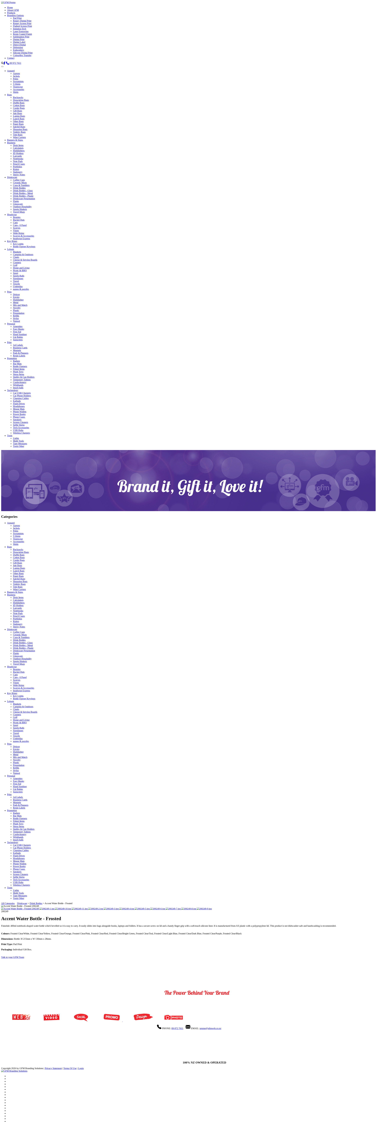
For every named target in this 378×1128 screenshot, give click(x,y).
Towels (16, 284)
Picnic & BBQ (20, 270)
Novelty (17, 308)
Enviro (16, 297)
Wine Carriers (19, 137)
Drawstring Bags (21, 100)
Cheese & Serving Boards (25, 260)
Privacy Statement (53, 1068)
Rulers (16, 169)
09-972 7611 (177, 1028)
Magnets (17, 350)
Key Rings (12, 241)
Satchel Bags (19, 126)
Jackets (16, 76)
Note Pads (18, 161)
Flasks (16, 201)
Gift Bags (17, 110)
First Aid (17, 331)
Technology (12, 390)
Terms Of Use (69, 1068)
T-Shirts (16, 84)
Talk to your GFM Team (12, 957)
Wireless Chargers (21, 433)
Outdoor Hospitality (22, 206)
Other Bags (18, 121)
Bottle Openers (20, 366)
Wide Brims (18, 233)
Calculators (18, 148)
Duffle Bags (18, 102)
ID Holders (18, 153)
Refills (16, 316)
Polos (15, 79)
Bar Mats (17, 363)
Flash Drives (19, 403)
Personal (11, 323)
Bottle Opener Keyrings (24, 246)
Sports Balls (18, 276)
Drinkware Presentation (24, 198)
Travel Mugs (19, 212)
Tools (9, 435)
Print (9, 342)
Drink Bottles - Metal (23, 193)
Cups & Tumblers (21, 185)
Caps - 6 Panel (20, 225)
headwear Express (21, 238)
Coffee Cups (19, 180)
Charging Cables (21, 398)
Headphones (19, 406)
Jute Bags (17, 113)
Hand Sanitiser (20, 334)
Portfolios (17, 166)
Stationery (17, 172)
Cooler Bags (19, 108)
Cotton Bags (19, 105)
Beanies (16, 217)
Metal (15, 302)
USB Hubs (18, 430)
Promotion (12, 358)
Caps (15, 222)
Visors (16, 230)
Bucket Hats (19, 220)
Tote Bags (17, 134)
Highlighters (19, 150)
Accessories (18, 89)
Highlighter (18, 300)
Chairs (16, 257)
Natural (16, 321)
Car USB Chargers (22, 393)
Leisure (10, 249)
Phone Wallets (19, 411)
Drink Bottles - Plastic (23, 196)
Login (81, 1068)
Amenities (17, 326)
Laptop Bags (19, 116)
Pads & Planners (20, 353)
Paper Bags (18, 124)
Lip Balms (18, 337)
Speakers (17, 419)
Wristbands (18, 385)
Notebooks (18, 158)
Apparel (11, 71)
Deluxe (16, 294)
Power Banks (19, 414)
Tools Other (18, 446)
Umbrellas (18, 286)
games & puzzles (21, 289)
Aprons (16, 73)
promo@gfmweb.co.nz (210, 1028)
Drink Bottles (19, 188)
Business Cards (20, 347)
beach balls (18, 387)
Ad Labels (18, 345)
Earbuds (17, 401)
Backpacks (18, 97)
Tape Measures (20, 443)
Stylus (16, 318)
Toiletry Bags (19, 132)
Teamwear (18, 87)
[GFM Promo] (8, 2)
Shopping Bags (20, 129)
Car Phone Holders (22, 395)
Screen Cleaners (20, 422)
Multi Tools (18, 441)
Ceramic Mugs (20, 182)
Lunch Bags (18, 118)
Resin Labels (19, 355)
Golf (15, 265)
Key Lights (18, 244)
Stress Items (18, 374)
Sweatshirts (18, 81)
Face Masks (18, 329)
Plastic (16, 310)
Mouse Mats (19, 409)
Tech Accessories (21, 427)
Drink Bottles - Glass (23, 190)
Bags (9, 94)
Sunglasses (18, 278)
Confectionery (19, 382)
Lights (16, 438)
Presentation (18, 313)
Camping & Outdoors (23, 254)
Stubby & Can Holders (23, 377)
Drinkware (12, 177)
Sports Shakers (20, 209)
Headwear (12, 214)
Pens (9, 292)
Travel (16, 281)
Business (11, 142)
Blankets (17, 252)
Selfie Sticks (19, 425)
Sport (15, 273)
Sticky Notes (19, 174)
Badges (16, 361)
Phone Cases (19, 417)
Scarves (16, 228)
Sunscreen (18, 339)
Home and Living (21, 268)
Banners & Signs (15, 140)
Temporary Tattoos (22, 379)
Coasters (17, 262)
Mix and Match (20, 305)
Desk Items (18, 145)
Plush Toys (18, 371)
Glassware (18, 204)
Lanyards (17, 156)
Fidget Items (19, 369)
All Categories (8, 903)
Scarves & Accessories (23, 236)
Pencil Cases (19, 164)
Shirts (15, 92)
